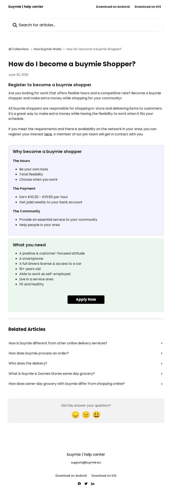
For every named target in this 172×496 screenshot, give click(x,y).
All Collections (18, 49)
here (48, 134)
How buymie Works (47, 49)
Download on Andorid (113, 6)
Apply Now (86, 299)
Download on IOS (148, 6)
